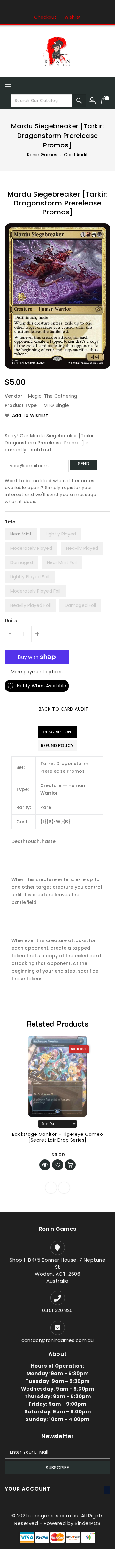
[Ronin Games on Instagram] (57, 7)
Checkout (45, 17)
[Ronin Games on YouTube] (69, 7)
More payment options (37, 672)
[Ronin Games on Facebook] (45, 7)
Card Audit (76, 155)
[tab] (57, 732)
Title (10, 522)
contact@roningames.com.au (57, 1340)
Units (11, 620)
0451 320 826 (57, 1310)
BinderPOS (88, 1523)
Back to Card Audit (62, 709)
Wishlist (72, 17)
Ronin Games (42, 155)
